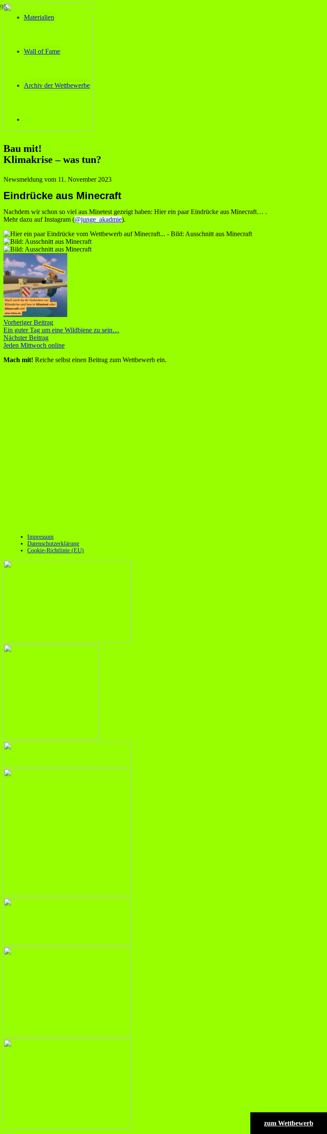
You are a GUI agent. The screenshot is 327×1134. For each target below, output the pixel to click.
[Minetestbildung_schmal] (67, 942)
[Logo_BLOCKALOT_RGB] (67, 893)
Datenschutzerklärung (53, 543)
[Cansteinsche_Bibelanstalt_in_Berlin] (51, 737)
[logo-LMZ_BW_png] (67, 764)
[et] (67, 1035)
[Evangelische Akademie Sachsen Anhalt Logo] (67, 640)
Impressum (40, 537)
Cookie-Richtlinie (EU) (55, 550)
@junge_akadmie (98, 219)
